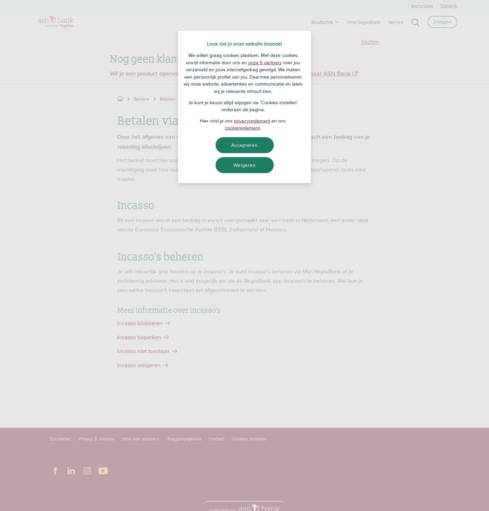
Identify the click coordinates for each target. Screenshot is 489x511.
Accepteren (244, 145)
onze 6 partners (265, 62)
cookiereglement (242, 127)
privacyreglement (252, 121)
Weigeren (245, 165)
